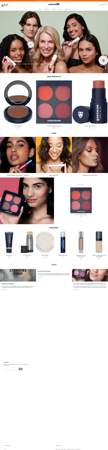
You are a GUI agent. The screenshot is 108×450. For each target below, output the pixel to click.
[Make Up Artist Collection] (90, 155)
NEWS (54, 9)
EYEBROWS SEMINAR (8, 284)
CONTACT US (67, 9)
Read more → (4, 289)
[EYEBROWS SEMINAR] (18, 275)
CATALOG (46, 9)
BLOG (60, 9)
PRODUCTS (11, 67)
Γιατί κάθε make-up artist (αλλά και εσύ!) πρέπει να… (90, 284)
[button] (5, 5)
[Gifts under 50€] (54, 155)
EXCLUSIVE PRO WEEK (44, 271)
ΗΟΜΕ (39, 9)
